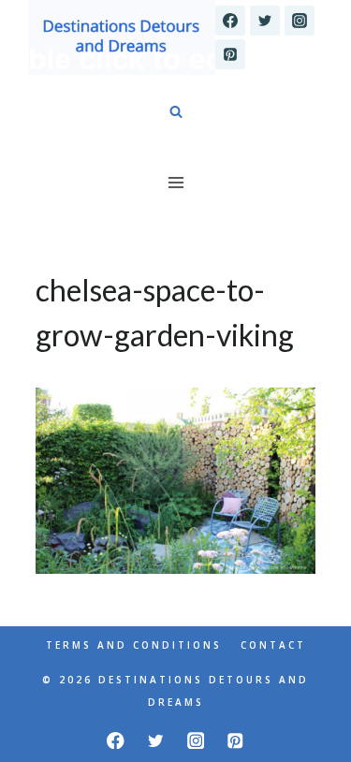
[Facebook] (230, 21)
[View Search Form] (176, 112)
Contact (273, 645)
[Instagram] (299, 21)
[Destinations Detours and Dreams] (121, 37)
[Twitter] (265, 21)
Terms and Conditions (134, 645)
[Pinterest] (230, 54)
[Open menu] (175, 182)
